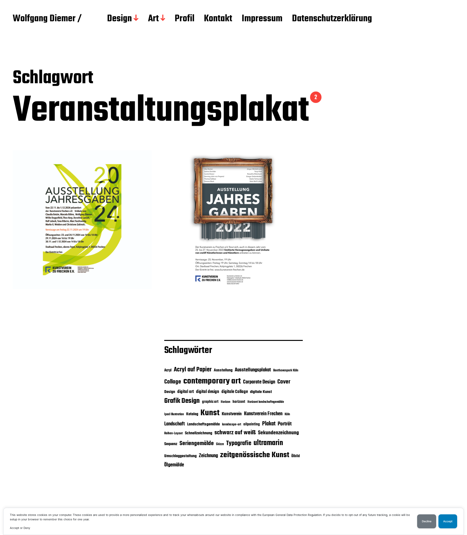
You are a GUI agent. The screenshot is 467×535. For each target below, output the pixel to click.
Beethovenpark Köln (285, 370)
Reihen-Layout (173, 433)
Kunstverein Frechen (263, 414)
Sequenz (170, 444)
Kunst (210, 413)
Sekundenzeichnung (278, 433)
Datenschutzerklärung (332, 19)
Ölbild (295, 456)
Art (153, 19)
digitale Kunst (261, 392)
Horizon (225, 402)
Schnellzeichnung (198, 433)
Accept (447, 521)
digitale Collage (234, 391)
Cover (283, 381)
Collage (172, 381)
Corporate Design (259, 382)
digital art (185, 391)
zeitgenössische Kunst (254, 455)
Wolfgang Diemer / (47, 19)
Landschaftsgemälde (203, 424)
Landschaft (174, 424)
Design (119, 19)
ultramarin (268, 443)
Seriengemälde (196, 443)
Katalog (192, 414)
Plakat (268, 424)
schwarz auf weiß (235, 432)
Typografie (238, 443)
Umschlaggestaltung (180, 456)
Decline (426, 521)
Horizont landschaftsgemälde (265, 402)
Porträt (285, 424)
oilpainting (251, 424)
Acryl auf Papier (193, 370)
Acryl (168, 370)
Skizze (220, 444)
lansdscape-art (231, 424)
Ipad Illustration (174, 414)
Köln (287, 414)
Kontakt (218, 19)
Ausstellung (223, 370)
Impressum (262, 19)
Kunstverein (232, 413)
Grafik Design (182, 401)
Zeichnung (208, 456)
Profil (184, 19)
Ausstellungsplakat (253, 370)
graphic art (210, 402)
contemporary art (212, 381)
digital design (207, 391)
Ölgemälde (174, 465)
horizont (239, 402)
